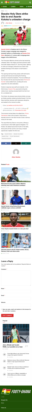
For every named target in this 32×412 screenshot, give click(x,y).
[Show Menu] (2, 2)
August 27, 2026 (5, 187)
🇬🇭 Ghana (4, 6)
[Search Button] (30, 2)
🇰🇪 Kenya (20, 6)
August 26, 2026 (5, 210)
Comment (4, 269)
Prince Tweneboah (14, 136)
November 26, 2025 (20, 110)
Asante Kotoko (5, 49)
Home (2, 10)
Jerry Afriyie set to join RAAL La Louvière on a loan (13, 346)
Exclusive (5, 246)
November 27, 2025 (19, 23)
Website (3, 302)
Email (3, 295)
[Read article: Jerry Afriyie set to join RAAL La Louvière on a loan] (16, 333)
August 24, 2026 (5, 253)
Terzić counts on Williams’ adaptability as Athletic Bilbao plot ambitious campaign (16, 374)
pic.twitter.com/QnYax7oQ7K (15, 105)
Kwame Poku (12, 89)
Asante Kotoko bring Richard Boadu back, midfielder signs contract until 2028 (13, 207)
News (6, 10)
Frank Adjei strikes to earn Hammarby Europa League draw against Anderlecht (18, 354)
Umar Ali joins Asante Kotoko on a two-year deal (14, 229)
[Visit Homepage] (16, 2)
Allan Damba (9, 23)
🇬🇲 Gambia (12, 6)
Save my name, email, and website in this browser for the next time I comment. (17, 310)
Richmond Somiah (6, 138)
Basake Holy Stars (18, 134)
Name (3, 288)
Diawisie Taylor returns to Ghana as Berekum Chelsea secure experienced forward (18, 367)
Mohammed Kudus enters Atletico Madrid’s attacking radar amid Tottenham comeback (13, 184)
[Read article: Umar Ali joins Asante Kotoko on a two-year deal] (16, 219)
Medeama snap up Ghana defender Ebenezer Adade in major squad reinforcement (18, 360)
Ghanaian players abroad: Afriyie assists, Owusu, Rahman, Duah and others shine (15, 250)
